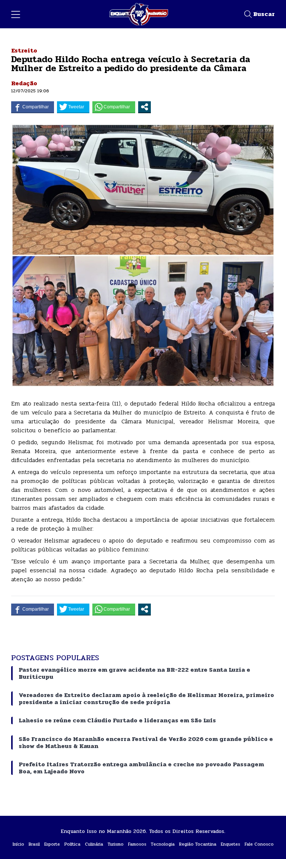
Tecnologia (163, 844)
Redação (24, 83)
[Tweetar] (73, 106)
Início (18, 844)
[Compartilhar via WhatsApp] (113, 106)
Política (72, 844)
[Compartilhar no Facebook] (32, 106)
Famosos (137, 844)
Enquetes (230, 844)
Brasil (34, 844)
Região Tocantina (197, 844)
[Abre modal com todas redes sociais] (144, 106)
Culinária (94, 844)
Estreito (24, 50)
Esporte (52, 844)
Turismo (116, 844)
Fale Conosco (259, 844)
